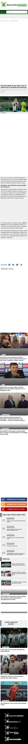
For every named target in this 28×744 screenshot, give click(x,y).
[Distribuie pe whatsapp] (17, 265)
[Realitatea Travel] (14, 733)
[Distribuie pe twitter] (13, 265)
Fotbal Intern (14, 20)
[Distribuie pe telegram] (21, 265)
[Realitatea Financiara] (14, 728)
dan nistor (5, 268)
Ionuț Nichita (9, 90)
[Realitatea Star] (14, 739)
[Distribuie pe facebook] (9, 265)
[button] (2, 12)
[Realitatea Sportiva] (14, 716)
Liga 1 (6, 20)
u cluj (11, 268)
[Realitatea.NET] (14, 722)
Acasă (2, 20)
